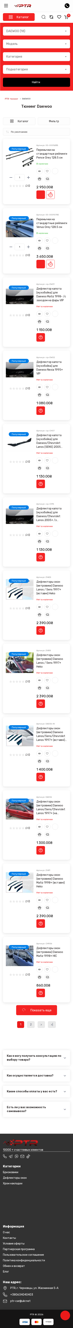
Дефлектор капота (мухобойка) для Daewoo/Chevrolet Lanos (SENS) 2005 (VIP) (49, 441)
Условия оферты (14, 1243)
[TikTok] (28, 1156)
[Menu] (6, 5)
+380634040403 (21, 1294)
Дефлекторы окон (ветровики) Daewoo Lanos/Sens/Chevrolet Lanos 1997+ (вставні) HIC (50, 734)
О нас (6, 1232)
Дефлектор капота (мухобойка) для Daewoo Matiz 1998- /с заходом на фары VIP (51, 294)
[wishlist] (59, 17)
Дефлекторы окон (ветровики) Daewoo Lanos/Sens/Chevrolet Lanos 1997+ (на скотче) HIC (50, 807)
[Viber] (16, 1156)
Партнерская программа (19, 1249)
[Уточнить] (40, 337)
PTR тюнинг (11, 98)
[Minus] (11, 177)
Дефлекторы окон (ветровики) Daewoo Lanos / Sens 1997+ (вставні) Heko (49, 587)
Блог (6, 1271)
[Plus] (28, 177)
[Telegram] (11, 1156)
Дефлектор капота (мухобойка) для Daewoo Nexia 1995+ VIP (49, 367)
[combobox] (36, 31)
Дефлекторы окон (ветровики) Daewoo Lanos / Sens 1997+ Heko (49, 660)
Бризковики (10, 1172)
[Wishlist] (47, 171)
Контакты (9, 1238)
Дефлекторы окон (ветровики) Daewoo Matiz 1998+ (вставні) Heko (50, 880)
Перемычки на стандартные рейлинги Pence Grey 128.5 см (51, 153)
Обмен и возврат (14, 1266)
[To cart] (40, 194)
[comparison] (51, 17)
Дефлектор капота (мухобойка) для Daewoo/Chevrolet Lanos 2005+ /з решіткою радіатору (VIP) (49, 514)
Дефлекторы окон (15, 1178)
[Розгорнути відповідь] (64, 1058)
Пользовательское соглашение (23, 1254)
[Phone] (5, 1156)
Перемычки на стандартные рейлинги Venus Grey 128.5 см (51, 223)
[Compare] (55, 171)
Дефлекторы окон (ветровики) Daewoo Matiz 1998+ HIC (49, 952)
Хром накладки (12, 1183)
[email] (22, 1156)
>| (52, 1024)
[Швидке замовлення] (50, 194)
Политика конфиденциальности (24, 1260)
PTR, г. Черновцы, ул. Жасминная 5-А (34, 1288)
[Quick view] (39, 171)
